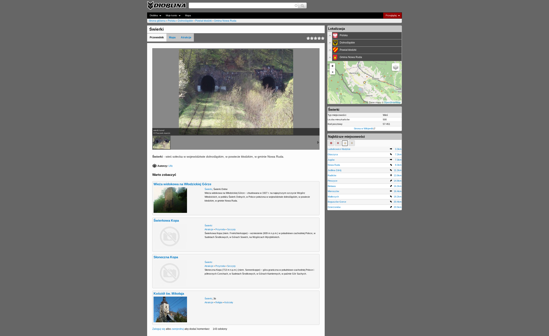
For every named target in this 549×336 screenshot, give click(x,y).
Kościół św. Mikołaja (169, 293)
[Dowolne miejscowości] (352, 143)
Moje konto (170, 15)
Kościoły (228, 302)
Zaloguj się (158, 328)
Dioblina (152, 15)
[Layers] (396, 67)
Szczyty (231, 229)
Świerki (208, 189)
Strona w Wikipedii (363, 128)
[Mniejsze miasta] (338, 143)
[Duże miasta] (331, 143)
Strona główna (157, 20)
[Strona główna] (166, 5)
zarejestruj (178, 328)
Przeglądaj (390, 15)
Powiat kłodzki (203, 20)
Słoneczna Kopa (166, 257)
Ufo (171, 165)
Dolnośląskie (185, 20)
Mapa (188, 15)
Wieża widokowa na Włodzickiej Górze (182, 184)
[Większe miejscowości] (345, 143)
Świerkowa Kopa (166, 220)
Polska (172, 20)
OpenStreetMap (392, 102)
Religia (218, 302)
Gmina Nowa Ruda (225, 20)
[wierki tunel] (161, 143)
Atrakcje (186, 37)
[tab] (364, 35)
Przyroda (220, 229)
